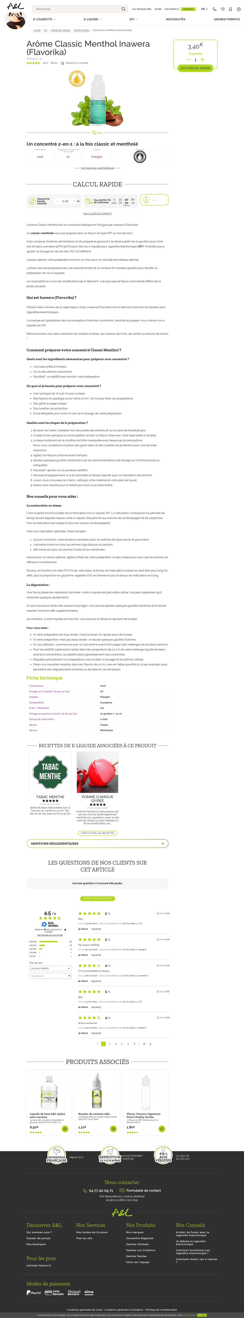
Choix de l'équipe (138, 1262)
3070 (120, 201)
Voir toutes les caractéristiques (97, 168)
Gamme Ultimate (137, 1244)
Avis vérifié (165, 913)
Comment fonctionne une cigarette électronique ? (193, 1252)
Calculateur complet (97, 213)
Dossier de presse (38, 1238)
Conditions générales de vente (84, 1310)
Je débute (188, 9)
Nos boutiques (36, 1244)
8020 (133, 201)
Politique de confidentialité (161, 1310)
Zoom (99, 132)
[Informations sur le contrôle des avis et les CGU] (65, 929)
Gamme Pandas (136, 1256)
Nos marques (135, 1232)
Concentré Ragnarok (139, 1238)
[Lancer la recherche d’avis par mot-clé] (69, 976)
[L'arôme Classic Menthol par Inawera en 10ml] (97, 97)
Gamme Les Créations (140, 1250)
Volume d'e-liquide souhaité (43, 201)
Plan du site (84, 1238)
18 (144, 1043)
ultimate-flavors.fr (39, 1265)
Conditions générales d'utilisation (124, 1310)
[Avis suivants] (150, 1044)
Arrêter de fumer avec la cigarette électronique (192, 1234)
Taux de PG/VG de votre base (102, 201)
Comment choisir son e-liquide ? (196, 1261)
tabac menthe (50, 797)
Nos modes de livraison (92, 1232)
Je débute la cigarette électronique (191, 1243)
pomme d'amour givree (97, 799)
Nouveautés (175, 19)
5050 (126, 201)
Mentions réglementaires (54, 844)
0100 (114, 201)
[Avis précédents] (97, 1043)
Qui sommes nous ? (39, 1232)
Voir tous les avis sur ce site (50, 935)
